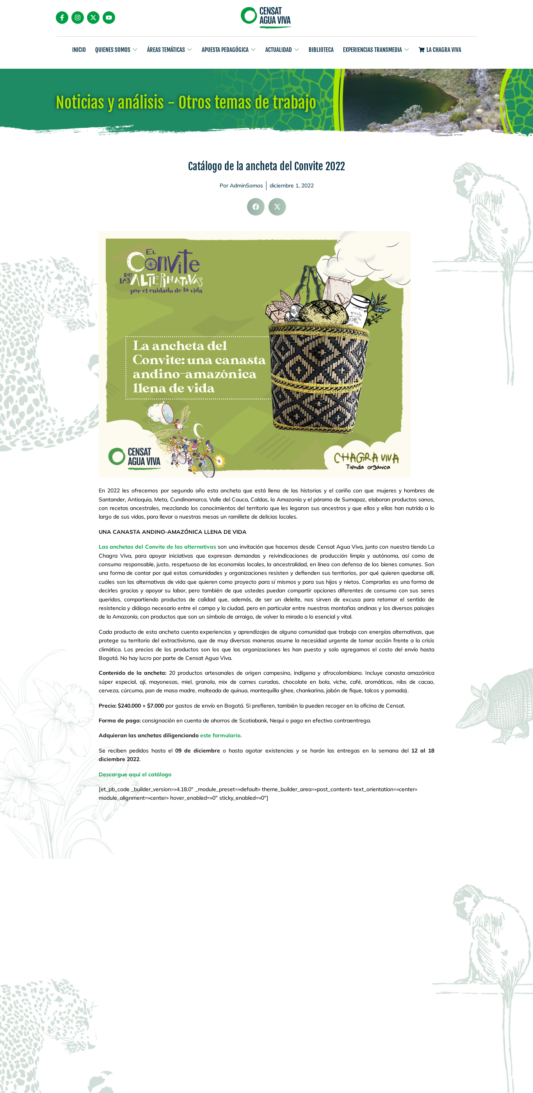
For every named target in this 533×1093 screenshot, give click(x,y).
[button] (256, 207)
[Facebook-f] (62, 17)
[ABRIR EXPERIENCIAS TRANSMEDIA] (406, 50)
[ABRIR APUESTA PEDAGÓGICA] (253, 50)
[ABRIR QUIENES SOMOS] (135, 50)
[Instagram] (77, 17)
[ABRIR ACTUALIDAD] (296, 50)
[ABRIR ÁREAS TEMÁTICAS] (189, 50)
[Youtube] (109, 17)
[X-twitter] (93, 17)
